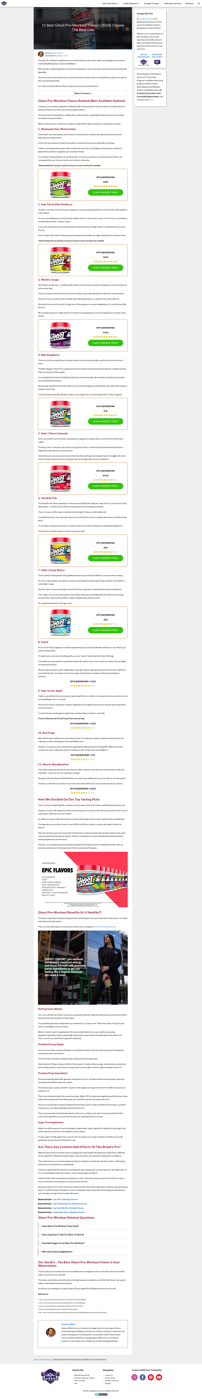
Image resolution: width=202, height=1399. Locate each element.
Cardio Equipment (130, 3)
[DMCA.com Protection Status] (101, 1395)
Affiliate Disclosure (112, 1381)
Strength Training (151, 3)
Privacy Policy (110, 1378)
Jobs (75, 1383)
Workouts (189, 3)
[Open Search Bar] (199, 3)
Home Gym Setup (109, 3)
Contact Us (109, 1375)
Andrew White (58, 53)
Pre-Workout (43, 8)
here (151, 99)
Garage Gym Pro (145, 19)
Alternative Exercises (173, 3)
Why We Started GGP (82, 1375)
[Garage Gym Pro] (4, 3)
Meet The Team (79, 1381)
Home (36, 8)
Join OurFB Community (144, 55)
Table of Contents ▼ (83, 93)
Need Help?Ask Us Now (157, 55)
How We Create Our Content (84, 1378)
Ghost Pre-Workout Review (104, 927)
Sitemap (108, 1383)
